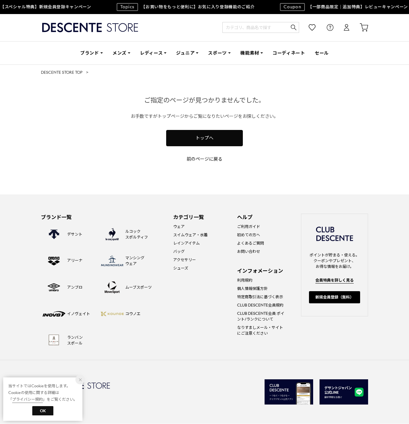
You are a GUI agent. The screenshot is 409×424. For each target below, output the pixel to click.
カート (359, 27)
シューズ (180, 268)
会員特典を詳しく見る (334, 280)
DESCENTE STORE (90, 27)
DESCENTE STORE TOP (61, 72)
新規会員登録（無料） (334, 297)
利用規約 (244, 280)
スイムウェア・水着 (190, 234)
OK (43, 410)
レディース (151, 53)
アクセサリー (184, 259)
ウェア (179, 226)
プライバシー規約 (27, 399)
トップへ (204, 138)
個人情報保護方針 (252, 288)
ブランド (89, 53)
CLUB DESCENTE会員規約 (260, 305)
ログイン (342, 27)
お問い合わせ (248, 251)
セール (322, 53)
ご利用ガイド (248, 226)
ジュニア (185, 53)
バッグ (179, 251)
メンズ (119, 53)
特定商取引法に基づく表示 (260, 296)
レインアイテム (186, 243)
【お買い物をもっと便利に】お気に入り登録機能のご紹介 (185, 7)
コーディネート (289, 53)
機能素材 (249, 53)
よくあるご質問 (250, 243)
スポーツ (217, 53)
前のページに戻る (204, 159)
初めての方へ (248, 234)
